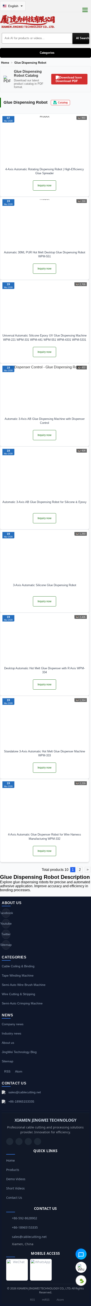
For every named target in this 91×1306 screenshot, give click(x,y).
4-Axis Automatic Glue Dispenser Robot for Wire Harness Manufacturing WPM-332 (44, 836)
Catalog (63, 102)
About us (8, 1042)
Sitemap (6, 945)
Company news (12, 1024)
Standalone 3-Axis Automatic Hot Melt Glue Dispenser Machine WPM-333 (44, 753)
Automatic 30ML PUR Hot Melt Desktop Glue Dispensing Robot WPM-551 (44, 254)
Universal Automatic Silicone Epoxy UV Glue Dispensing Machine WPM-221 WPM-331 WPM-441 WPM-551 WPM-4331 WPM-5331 (44, 337)
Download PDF (67, 81)
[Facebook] (19, 1141)
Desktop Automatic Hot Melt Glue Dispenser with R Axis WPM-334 (44, 670)
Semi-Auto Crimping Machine (22, 1003)
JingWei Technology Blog (19, 1052)
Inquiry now (44, 185)
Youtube (6, 923)
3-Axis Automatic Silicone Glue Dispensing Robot (44, 585)
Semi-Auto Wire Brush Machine (24, 985)
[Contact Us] (37, 1141)
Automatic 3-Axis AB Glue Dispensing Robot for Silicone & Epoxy (44, 502)
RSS (7, 1071)
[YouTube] (9, 1141)
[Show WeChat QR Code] (81, 1280)
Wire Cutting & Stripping (18, 994)
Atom (18, 1071)
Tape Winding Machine (18, 975)
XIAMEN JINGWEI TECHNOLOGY (45, 1120)
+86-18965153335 (21, 1101)
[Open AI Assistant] (81, 1254)
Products (12, 1170)
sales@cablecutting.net (24, 1092)
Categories (47, 52)
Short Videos (15, 1188)
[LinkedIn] (28, 1141)
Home (5, 62)
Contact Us (14, 1197)
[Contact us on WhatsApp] (81, 1267)
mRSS (45, 1300)
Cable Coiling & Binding (18, 966)
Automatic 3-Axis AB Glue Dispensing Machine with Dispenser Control (45, 420)
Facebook (6, 913)
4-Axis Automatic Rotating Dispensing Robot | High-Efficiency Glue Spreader (44, 171)
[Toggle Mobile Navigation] (85, 10)
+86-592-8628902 (24, 1218)
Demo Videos (15, 1179)
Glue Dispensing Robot (30, 62)
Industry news (11, 1033)
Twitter (6, 934)
